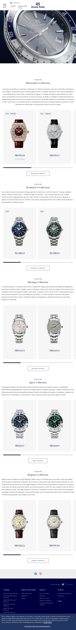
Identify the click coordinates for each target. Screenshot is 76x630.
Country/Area (16, 3)
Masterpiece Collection (38, 173)
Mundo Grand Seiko (22, 7)
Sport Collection (38, 461)
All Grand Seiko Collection (10, 593)
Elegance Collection (38, 560)
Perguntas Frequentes (45, 600)
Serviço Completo (45, 593)
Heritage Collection (38, 368)
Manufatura (24, 596)
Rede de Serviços (44, 598)
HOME (4, 12)
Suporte (42, 590)
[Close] (73, 617)
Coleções (13, 6)
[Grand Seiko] (38, 5)
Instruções (42, 596)
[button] (2, 138)
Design (23, 598)
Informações (61, 596)
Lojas (60, 601)
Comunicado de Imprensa (65, 593)
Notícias (61, 590)
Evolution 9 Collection (38, 268)
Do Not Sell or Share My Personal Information (37, 626)
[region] (38, 622)
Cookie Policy (48, 622)
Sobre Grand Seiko (26, 593)
